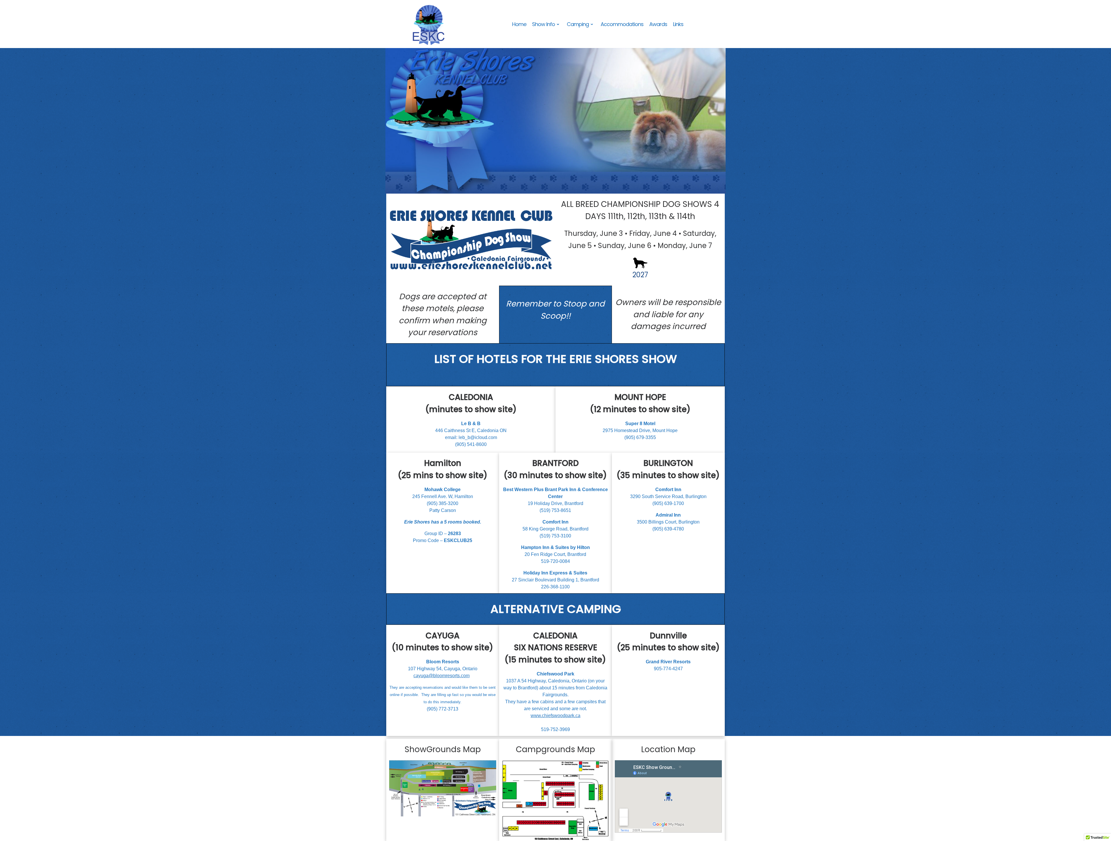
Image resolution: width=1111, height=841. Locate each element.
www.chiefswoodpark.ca (555, 715)
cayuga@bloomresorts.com (441, 675)
